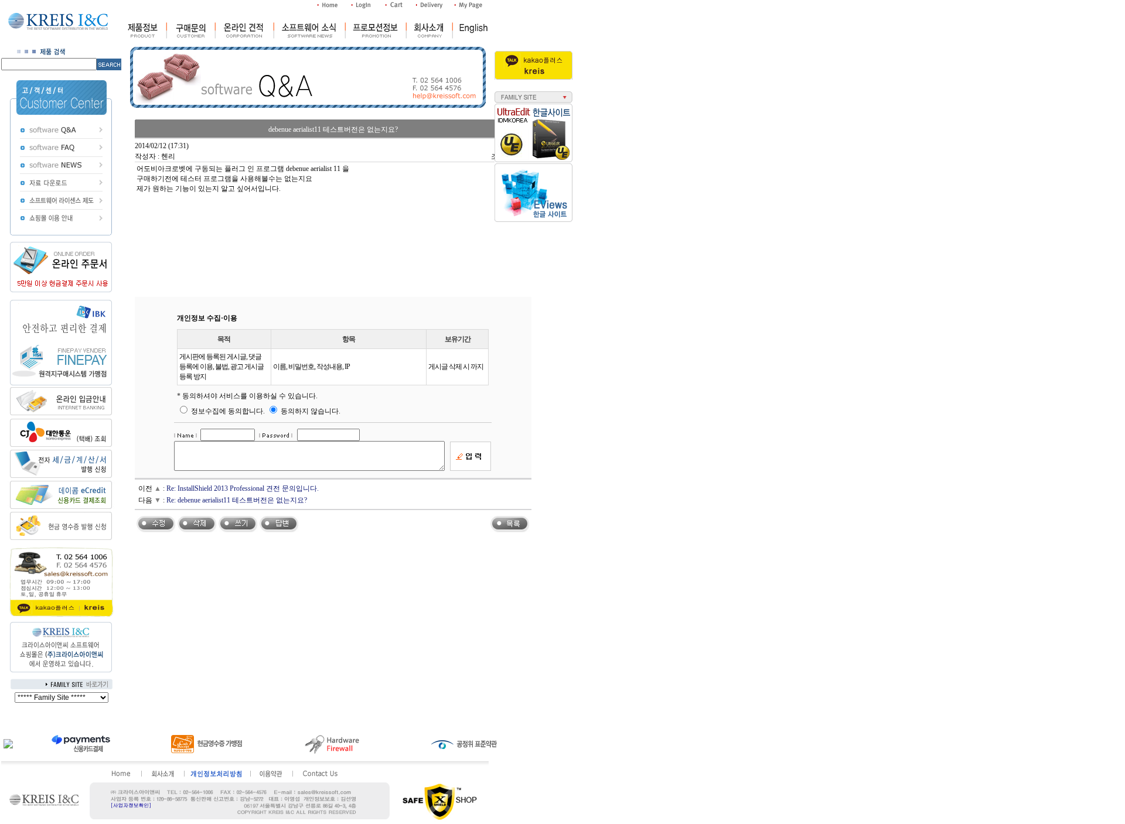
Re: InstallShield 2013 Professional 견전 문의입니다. (242, 488)
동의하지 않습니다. (309, 411)
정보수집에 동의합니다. (227, 411)
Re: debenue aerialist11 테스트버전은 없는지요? (236, 500)
